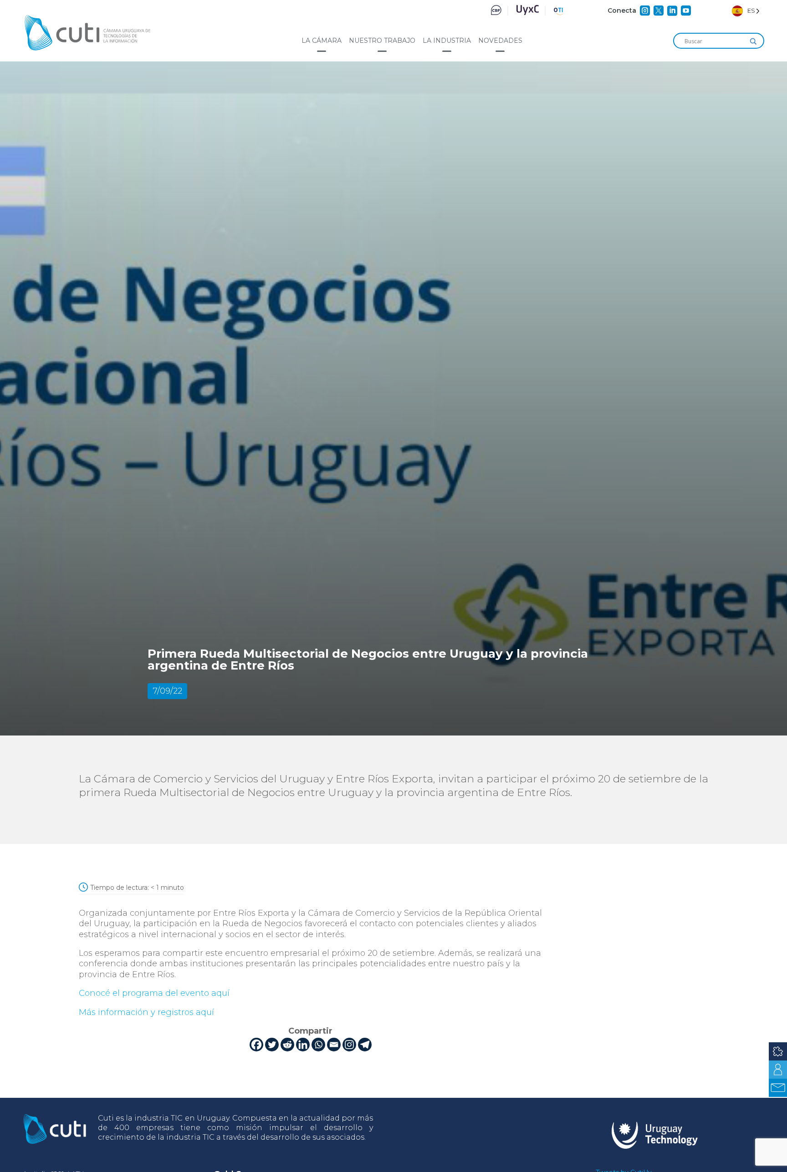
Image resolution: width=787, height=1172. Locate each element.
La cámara (322, 40)
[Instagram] (349, 1044)
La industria (447, 40)
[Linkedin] (303, 1044)
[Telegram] (365, 1044)
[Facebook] (256, 1044)
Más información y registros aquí (146, 1012)
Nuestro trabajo (382, 40)
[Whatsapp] (318, 1044)
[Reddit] (287, 1044)
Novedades (500, 40)
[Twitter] (272, 1044)
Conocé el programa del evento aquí (154, 993)
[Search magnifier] (753, 41)
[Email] (334, 1044)
